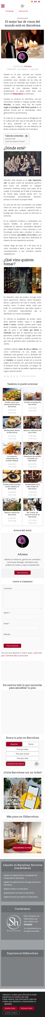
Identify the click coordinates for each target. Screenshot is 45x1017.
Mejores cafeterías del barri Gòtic (32, 431)
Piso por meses (22, 754)
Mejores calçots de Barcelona (11, 513)
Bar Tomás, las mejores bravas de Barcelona (32, 514)
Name (7, 613)
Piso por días (22, 758)
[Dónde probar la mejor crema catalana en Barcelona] (12, 476)
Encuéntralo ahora (15, 763)
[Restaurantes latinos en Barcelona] (12, 422)
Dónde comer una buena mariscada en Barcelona (12, 404)
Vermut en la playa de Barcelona (32, 403)
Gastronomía (22, 18)
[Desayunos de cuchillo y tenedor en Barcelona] (32, 448)
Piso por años (22, 749)
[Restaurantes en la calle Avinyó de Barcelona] (32, 476)
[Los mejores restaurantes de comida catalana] (12, 448)
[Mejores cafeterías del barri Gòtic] (32, 422)
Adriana (28, 66)
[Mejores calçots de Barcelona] (12, 504)
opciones (8, 1004)
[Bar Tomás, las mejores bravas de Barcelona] (32, 504)
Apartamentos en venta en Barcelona (19, 893)
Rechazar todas (26, 1008)
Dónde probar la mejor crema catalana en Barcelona (12, 486)
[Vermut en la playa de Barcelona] (32, 394)
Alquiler (14, 744)
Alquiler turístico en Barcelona (16, 889)
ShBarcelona (18, 94)
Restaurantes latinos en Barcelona (12, 431)
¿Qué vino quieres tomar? (15, 141)
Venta (30, 744)
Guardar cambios (11, 1013)
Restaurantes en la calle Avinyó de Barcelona (32, 486)
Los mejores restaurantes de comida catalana (12, 458)
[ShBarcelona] (22, 5)
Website (7, 634)
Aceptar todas (10, 1008)
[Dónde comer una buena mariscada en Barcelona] (12, 394)
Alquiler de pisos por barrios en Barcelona (21, 897)
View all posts (22, 572)
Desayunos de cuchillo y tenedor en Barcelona (32, 458)
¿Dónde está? (10, 139)
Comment (8, 588)
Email (7, 623)
